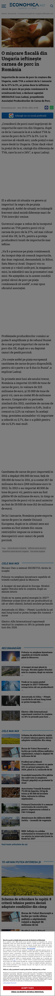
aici (14, 959)
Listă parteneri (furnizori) (9, 983)
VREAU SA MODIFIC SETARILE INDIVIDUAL (27, 992)
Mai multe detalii (31, 948)
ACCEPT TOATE (27, 988)
